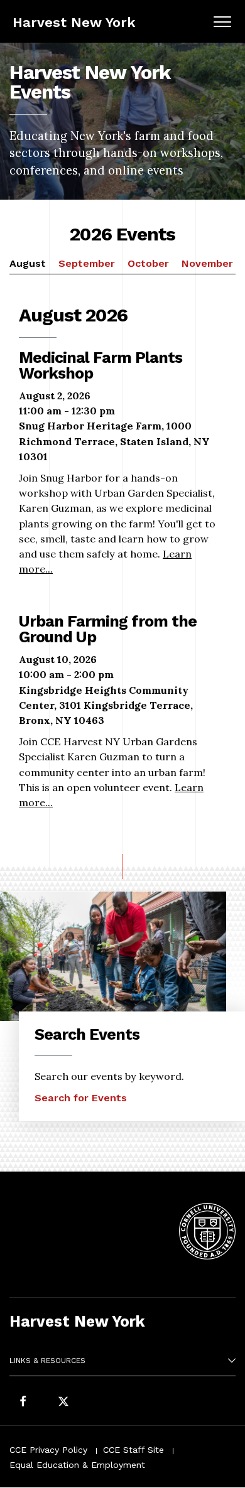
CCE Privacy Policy (48, 1450)
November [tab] (207, 263)
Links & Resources (47, 1360)
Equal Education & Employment (77, 1465)
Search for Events (81, 1098)
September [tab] (86, 263)
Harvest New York (74, 22)
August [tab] (27, 263)
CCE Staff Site (133, 1450)
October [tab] (148, 263)
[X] (63, 1402)
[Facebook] (22, 1402)
